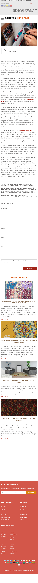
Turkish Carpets (3, 552)
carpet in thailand (12, 187)
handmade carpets (18, 191)
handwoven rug (6, 194)
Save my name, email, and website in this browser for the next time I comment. (17, 262)
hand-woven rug (19, 189)
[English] (2, 5)
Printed (22, 512)
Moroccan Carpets (4, 543)
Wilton (22, 509)
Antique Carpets (12, 531)
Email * (3, 237)
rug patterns (18, 195)
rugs (10, 51)
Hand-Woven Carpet (25, 130)
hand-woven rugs (30, 189)
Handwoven (23, 517)
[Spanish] (7, 5)
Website (3, 247)
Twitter (3, 509)
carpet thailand (23, 187)
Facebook (3, 506)
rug (35, 50)
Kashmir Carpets (3, 535)
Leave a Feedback (5, 519)
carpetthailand (17, 188)
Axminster (23, 506)
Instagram (4, 512)
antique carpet (9, 184)
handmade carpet (6, 191)
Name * (3, 228)
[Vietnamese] (11, 5)
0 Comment (14, 51)
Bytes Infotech (30, 570)
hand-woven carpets (7, 189)
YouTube (3, 514)
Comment (4, 208)
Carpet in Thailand (27, 49)
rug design (28, 194)
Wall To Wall (23, 514)
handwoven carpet (17, 192)
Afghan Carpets (3, 531)
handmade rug (28, 191)
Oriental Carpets (12, 543)
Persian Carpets (12, 547)
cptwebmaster (13, 49)
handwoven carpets (29, 192)
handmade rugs (21, 50)
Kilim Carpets (13, 534)
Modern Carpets (12, 538)
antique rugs (5, 185)
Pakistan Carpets (3, 547)
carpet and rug (19, 185)
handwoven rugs (30, 50)
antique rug (28, 184)
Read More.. (4, 319)
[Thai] (9, 5)
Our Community (5, 517)
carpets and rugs (13, 50)
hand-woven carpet (28, 188)
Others (22, 519)
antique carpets (19, 184)
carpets (34, 49)
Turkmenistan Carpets (13, 552)
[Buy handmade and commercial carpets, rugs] (17, 18)
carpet (20, 49)
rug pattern (10, 195)
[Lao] (4, 5)
